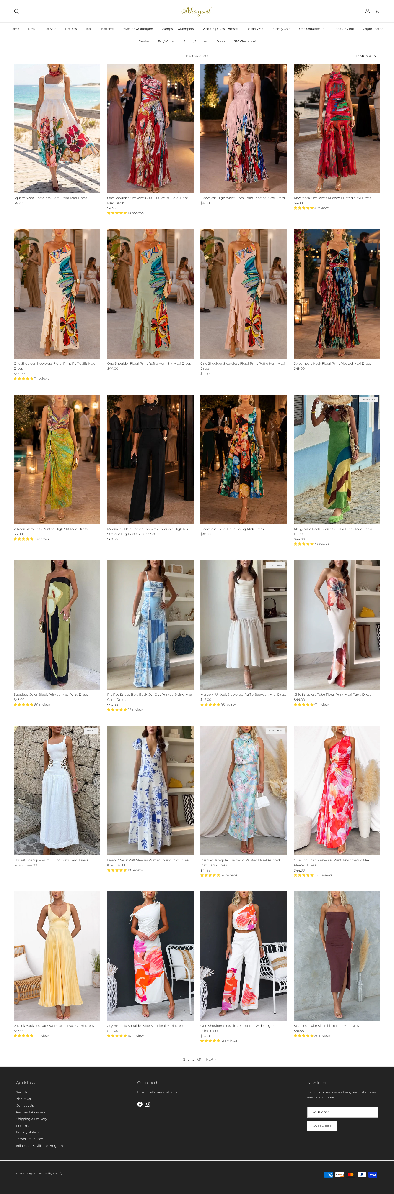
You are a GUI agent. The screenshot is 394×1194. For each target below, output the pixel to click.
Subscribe (322, 1125)
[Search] (16, 11)
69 (199, 1059)
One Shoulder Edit (313, 29)
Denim (144, 41)
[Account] (366, 11)
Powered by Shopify (49, 1173)
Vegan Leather (373, 29)
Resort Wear (255, 29)
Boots (221, 41)
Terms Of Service (29, 1139)
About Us (23, 1099)
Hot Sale (50, 29)
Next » (211, 1059)
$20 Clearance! (245, 41)
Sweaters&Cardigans (138, 29)
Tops (89, 29)
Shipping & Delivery (31, 1119)
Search (21, 1092)
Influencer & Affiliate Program (39, 1146)
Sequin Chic (345, 29)
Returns (22, 1126)
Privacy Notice (27, 1132)
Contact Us (25, 1105)
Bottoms (107, 29)
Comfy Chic (281, 29)
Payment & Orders (30, 1112)
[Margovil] (197, 11)
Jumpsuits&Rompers (178, 29)
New (31, 29)
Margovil (30, 1173)
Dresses (71, 29)
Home (14, 29)
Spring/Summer (196, 41)
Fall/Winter (166, 41)
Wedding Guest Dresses (220, 29)
